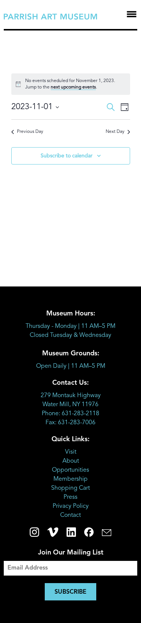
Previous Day (30, 131)
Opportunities (70, 470)
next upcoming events (73, 87)
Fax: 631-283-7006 (70, 423)
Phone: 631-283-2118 (70, 414)
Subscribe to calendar (66, 155)
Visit (70, 452)
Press (70, 497)
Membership (70, 479)
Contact (70, 515)
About (70, 461)
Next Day (115, 131)
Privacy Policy (71, 506)
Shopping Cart (70, 488)
